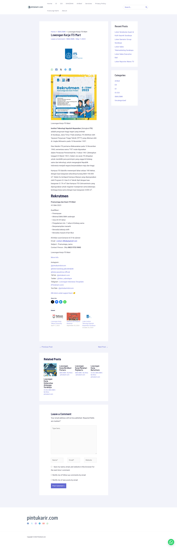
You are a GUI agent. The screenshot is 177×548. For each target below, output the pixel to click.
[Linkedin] (70, 69)
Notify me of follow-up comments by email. (69, 475)
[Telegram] (65, 69)
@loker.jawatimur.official (60, 272)
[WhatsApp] (52, 69)
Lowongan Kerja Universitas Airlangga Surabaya (48, 383)
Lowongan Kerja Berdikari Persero (65, 368)
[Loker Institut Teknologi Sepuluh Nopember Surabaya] (89, 316)
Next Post (103, 347)
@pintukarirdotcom (58, 266)
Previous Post (46, 347)
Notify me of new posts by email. (65, 480)
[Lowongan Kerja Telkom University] (58, 316)
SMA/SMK (70, 39)
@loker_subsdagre (64, 278)
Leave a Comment (58, 39)
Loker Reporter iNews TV (124, 62)
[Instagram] (36, 523)
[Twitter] (32, 523)
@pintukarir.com (63, 275)
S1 (116, 89)
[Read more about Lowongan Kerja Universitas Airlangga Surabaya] (50, 369)
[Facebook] (56, 69)
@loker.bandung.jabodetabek (62, 269)
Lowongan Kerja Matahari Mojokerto (81, 368)
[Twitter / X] (61, 69)
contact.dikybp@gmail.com (66, 241)
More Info (54, 257)
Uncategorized (120, 100)
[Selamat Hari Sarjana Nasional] (73, 316)
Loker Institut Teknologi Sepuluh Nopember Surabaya (88, 323)
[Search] (146, 7)
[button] (171, 542)
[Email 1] (43, 523)
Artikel (117, 81)
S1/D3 (46, 390)
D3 (116, 85)
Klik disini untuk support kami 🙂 (63, 293)
